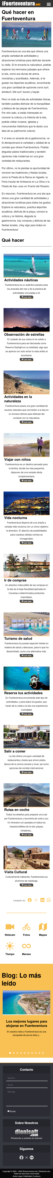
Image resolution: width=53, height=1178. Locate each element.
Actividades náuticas (21, 279)
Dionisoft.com (44, 1171)
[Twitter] (36, 901)
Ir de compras (15, 580)
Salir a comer (14, 751)
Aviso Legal (17, 1176)
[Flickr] (31, 1159)
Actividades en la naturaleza (18, 398)
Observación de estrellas (24, 334)
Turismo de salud (18, 638)
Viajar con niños (17, 459)
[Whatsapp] (48, 901)
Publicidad (27, 1176)
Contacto (36, 1176)
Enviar (12, 1111)
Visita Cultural (15, 871)
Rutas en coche (16, 809)
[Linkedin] (42, 901)
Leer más (27, 297)
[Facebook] (29, 901)
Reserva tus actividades (23, 692)
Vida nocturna (15, 517)
